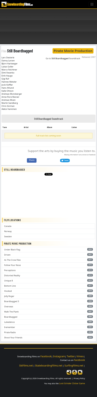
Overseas (8, 306)
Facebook (92, 155)
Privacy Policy (79, 378)
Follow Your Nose (12, 265)
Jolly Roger (9, 296)
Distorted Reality (12, 275)
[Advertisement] (48, 26)
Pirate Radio (10, 332)
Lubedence (9, 322)
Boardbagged (10, 316)
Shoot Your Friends (13, 337)
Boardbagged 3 (11, 301)
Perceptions (10, 270)
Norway (8, 231)
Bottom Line (10, 285)
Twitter (71, 356)
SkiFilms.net (26, 365)
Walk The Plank (11, 311)
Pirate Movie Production (73, 51)
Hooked (8, 291)
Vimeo (80, 356)
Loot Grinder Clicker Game (72, 383)
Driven (7, 254)
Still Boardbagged (17, 50)
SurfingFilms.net (73, 365)
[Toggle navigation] (91, 4)
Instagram (59, 356)
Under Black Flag (12, 249)
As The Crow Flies (12, 260)
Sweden (8, 236)
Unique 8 (8, 280)
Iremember (9, 327)
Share (31, 160)
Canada (7, 226)
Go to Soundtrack (63, 58)
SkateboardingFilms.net (48, 365)
